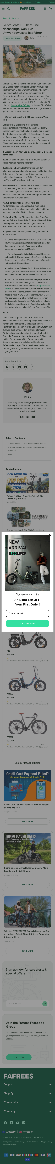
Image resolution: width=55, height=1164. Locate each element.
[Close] (50, 535)
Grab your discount (27, 623)
